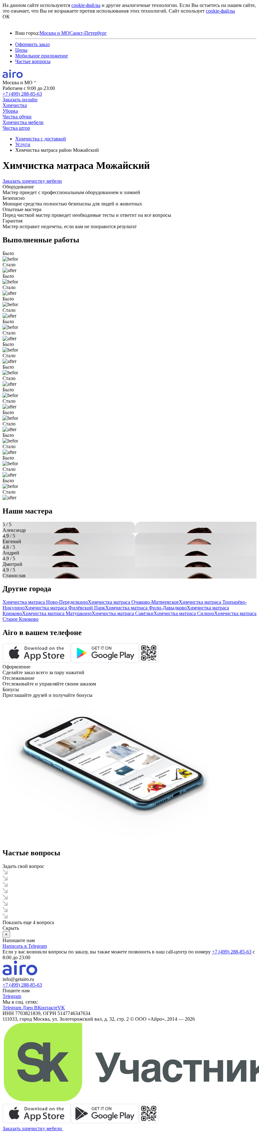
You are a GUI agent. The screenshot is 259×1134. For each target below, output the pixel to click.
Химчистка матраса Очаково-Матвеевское (133, 602)
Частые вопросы (33, 61)
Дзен (28, 1007)
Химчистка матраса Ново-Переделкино (45, 602)
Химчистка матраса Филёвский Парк (65, 607)
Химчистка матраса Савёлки (123, 613)
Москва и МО (54, 33)
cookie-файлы (85, 5)
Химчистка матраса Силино (184, 613)
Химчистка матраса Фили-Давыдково (146, 607)
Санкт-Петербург (88, 33)
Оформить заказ (32, 44)
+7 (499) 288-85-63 (22, 94)
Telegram (12, 996)
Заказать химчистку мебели (32, 181)
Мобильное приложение (41, 55)
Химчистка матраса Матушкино (57, 613)
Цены (21, 50)
